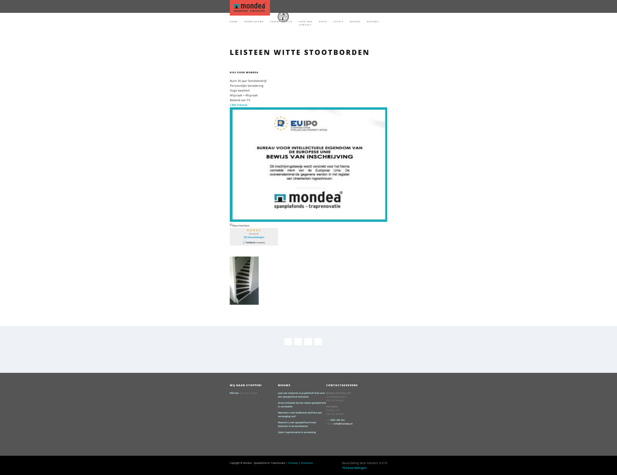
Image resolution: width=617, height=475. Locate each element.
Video (323, 22)
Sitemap (293, 462)
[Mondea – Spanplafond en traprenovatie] (250, 7)
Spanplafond (254, 22)
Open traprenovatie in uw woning (297, 432)
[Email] (318, 342)
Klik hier (234, 393)
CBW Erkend (238, 105)
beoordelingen (354, 468)
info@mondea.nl (343, 423)
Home (234, 22)
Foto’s (338, 22)
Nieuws (355, 22)
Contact (305, 25)
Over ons (305, 22)
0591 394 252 (338, 420)
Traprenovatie (281, 22)
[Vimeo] (308, 342)
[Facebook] (288, 342)
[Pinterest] (298, 342)
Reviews (373, 22)
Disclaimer (307, 462)
